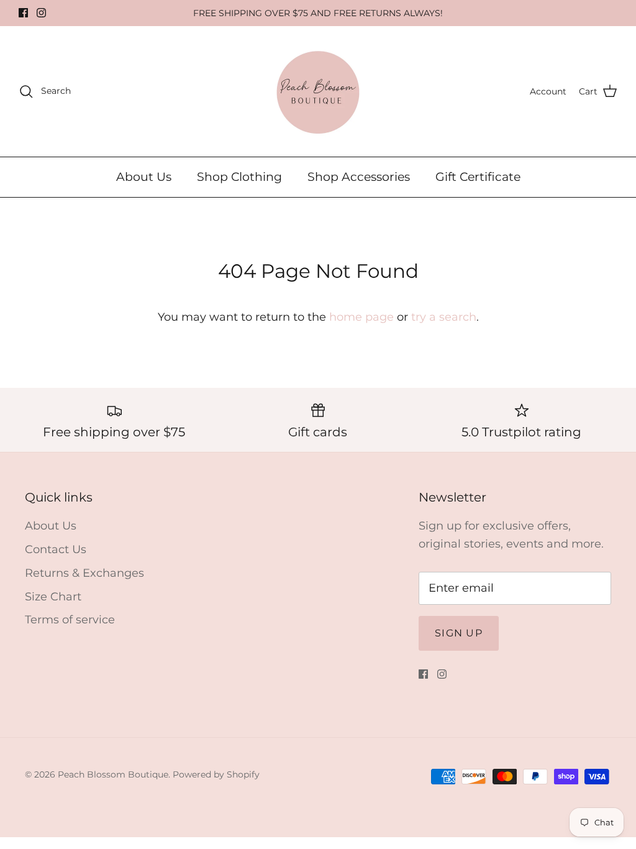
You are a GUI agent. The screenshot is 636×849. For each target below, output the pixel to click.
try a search (443, 317)
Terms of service (70, 619)
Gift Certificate (477, 177)
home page (361, 317)
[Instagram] (41, 12)
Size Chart (53, 596)
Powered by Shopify (216, 774)
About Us (143, 177)
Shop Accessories (358, 177)
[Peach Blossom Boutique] (318, 91)
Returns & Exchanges (84, 573)
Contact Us (55, 549)
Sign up (459, 633)
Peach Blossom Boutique (113, 774)
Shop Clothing (239, 177)
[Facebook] (23, 12)
